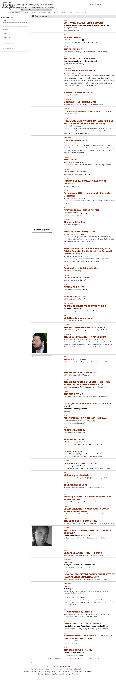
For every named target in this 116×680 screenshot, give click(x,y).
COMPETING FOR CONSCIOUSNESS (82, 623)
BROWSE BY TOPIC (8, 17)
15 (81, 658)
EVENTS (56, 13)
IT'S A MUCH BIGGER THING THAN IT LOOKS (87, 111)
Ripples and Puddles (74, 222)
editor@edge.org (45, 669)
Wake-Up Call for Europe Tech (79, 231)
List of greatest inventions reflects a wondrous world (88, 405)
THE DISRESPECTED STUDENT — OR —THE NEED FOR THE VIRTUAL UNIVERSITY (87, 383)
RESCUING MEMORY (74, 429)
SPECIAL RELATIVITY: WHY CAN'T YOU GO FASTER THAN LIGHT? (86, 510)
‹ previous (57, 658)
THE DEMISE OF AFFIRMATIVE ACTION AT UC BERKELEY (88, 531)
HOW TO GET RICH (74, 439)
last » (97, 658)
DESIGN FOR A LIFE (74, 287)
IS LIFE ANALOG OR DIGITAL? (79, 70)
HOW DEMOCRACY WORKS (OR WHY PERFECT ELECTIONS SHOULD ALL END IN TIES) (88, 122)
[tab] (14, 17)
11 (70, 658)
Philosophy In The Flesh (76, 475)
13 (75, 658)
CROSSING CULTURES (75, 171)
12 (73, 658)
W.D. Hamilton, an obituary (78, 317)
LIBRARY (70, 13)
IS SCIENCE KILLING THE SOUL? (80, 463)
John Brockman (51, 666)
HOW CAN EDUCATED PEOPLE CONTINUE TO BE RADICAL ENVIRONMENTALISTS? (89, 575)
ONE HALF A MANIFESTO (77, 140)
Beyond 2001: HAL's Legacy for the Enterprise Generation (87, 194)
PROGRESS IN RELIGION (76, 277)
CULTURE (66, 47)
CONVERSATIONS (17, 13)
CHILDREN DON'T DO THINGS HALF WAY (85, 418)
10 (67, 658)
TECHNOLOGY (67, 68)
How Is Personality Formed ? (78, 611)
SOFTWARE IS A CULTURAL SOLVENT (83, 22)
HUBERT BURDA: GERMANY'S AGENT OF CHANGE (85, 182)
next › (91, 658)
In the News (58, 669)
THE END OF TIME (73, 394)
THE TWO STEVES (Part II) (78, 650)
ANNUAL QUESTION (45, 13)
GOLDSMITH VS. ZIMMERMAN (80, 101)
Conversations (68, 303)
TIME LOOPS (70, 159)
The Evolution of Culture (77, 484)
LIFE (65, 35)
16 (84, 658)
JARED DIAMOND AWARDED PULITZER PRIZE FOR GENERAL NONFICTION (88, 637)
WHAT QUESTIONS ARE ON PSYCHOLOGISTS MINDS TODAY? (87, 498)
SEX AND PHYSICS (73, 37)
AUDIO (34, 13)
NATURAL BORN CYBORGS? (78, 92)
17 (87, 658)
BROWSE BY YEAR (8, 44)
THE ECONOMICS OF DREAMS (79, 58)
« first (50, 658)
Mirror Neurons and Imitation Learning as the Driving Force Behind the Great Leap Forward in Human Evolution (88, 251)
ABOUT (78, 13)
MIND (65, 20)
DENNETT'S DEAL (73, 451)
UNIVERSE (66, 109)
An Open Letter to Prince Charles (81, 268)
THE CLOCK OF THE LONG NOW (80, 520)
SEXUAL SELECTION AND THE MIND (83, 552)
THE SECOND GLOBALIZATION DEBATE (84, 327)
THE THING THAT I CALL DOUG (80, 372)
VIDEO (27, 13)
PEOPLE (85, 13)
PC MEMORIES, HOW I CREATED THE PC (85, 305)
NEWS (63, 13)
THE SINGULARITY (73, 49)
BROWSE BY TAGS (8, 49)
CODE (67, 586)
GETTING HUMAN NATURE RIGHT (81, 210)
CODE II (68, 562)
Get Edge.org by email (74, 669)
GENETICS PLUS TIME (75, 296)
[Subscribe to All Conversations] (31, 663)
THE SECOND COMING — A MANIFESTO (85, 336)
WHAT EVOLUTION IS (75, 359)
